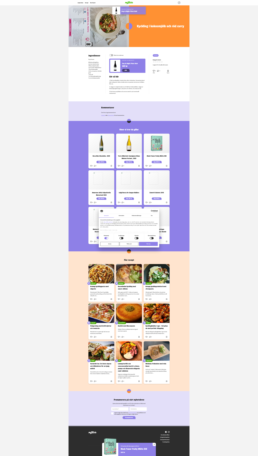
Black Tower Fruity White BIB (156, 156)
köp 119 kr (129, 162)
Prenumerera (129, 417)
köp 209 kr (157, 162)
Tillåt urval (129, 243)
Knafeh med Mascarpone (126, 326)
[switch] (121, 238)
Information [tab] (121, 215)
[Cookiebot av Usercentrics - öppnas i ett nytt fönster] (152, 211)
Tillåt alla (148, 243)
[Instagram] (169, 432)
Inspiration (80, 2)
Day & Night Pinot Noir (129, 11)
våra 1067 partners (108, 222)
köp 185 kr (129, 198)
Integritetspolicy (165, 437)
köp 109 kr (101, 162)
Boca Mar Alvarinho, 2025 (101, 156)
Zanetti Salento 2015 (156, 193)
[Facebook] (166, 432)
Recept (86, 2)
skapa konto (111, 115)
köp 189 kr (101, 198)
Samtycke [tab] (106, 215)
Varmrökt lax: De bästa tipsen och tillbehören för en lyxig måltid (100, 366)
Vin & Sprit (92, 2)
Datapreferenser (165, 439)
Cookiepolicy (166, 442)
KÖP (126, 70)
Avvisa (109, 243)
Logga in (103, 115)
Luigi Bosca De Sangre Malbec (129, 193)
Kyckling (156, 55)
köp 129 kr (157, 198)
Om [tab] (152, 215)
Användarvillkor (165, 435)
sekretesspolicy (132, 412)
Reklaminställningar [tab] (136, 215)
